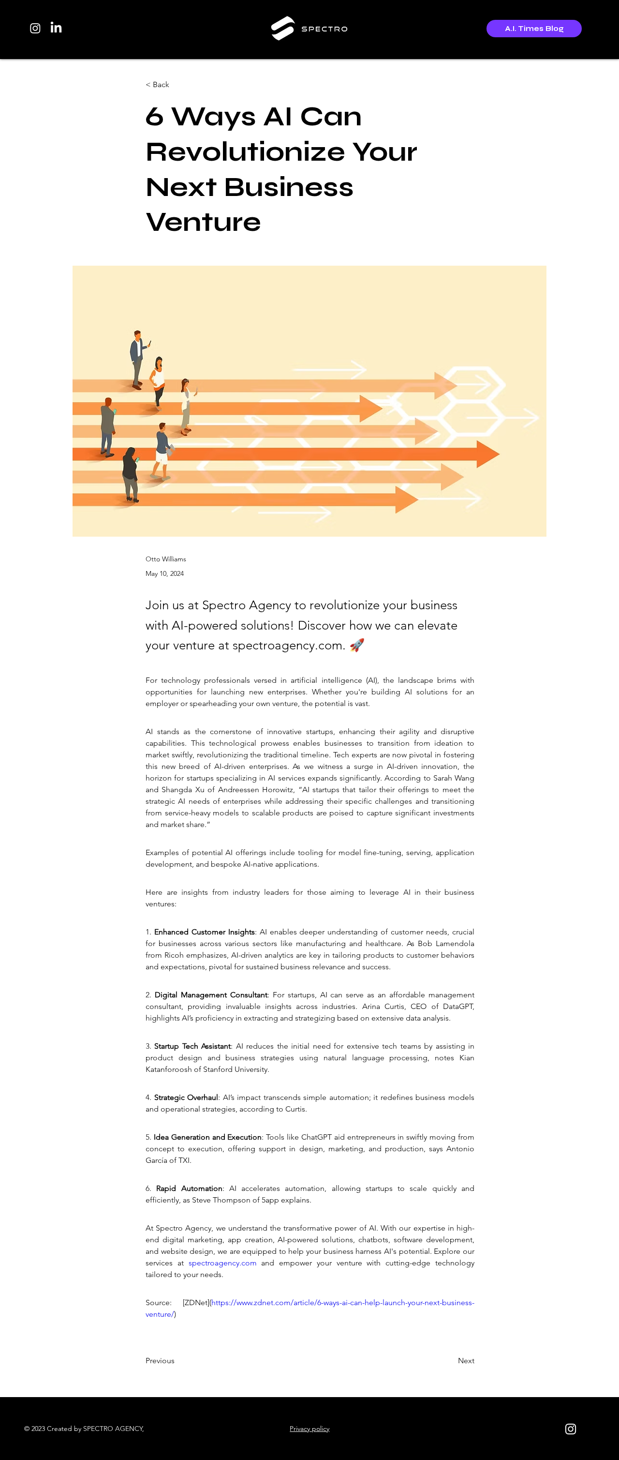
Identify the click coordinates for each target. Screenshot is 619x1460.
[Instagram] (35, 28)
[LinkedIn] (56, 28)
